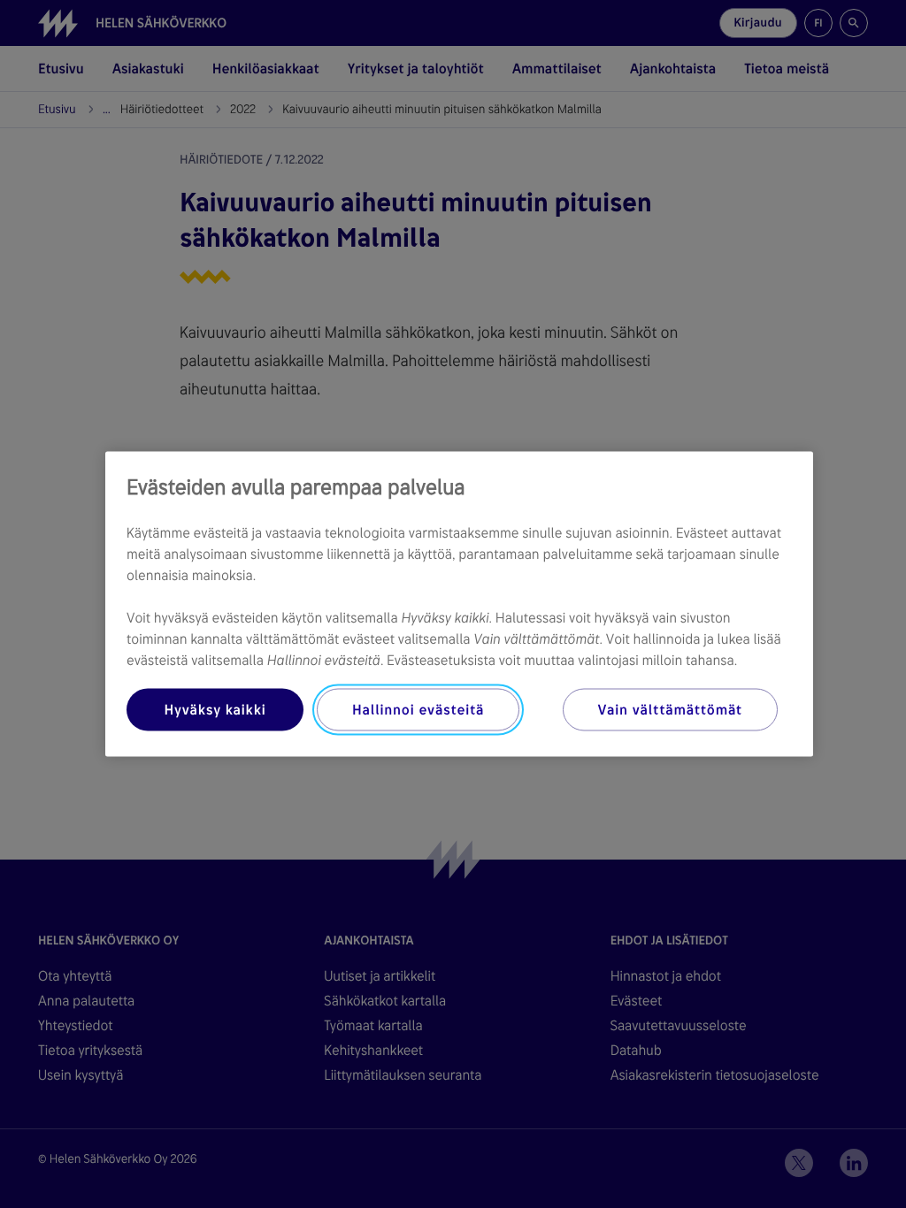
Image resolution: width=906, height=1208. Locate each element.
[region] (459, 604)
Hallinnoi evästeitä (418, 709)
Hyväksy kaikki (214, 709)
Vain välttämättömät (670, 709)
